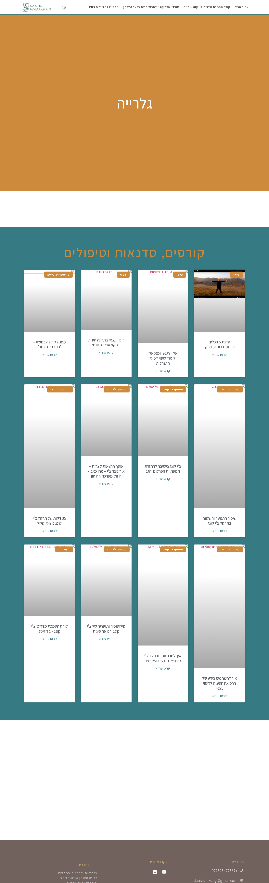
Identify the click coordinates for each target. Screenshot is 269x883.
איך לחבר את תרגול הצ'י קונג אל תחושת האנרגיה (162, 658)
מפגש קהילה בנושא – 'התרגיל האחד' (49, 344)
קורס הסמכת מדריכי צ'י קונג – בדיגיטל (49, 628)
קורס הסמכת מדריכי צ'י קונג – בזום (207, 7)
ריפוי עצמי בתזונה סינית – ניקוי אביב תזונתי (106, 342)
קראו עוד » (219, 354)
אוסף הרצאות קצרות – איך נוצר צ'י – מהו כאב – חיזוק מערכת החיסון (106, 471)
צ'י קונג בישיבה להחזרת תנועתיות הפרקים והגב (163, 469)
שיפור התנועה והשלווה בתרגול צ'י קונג (220, 521)
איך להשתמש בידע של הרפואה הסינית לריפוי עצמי (219, 683)
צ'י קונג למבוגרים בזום (104, 7)
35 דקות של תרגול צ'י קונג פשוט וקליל (49, 521)
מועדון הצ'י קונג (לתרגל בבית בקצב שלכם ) (151, 7)
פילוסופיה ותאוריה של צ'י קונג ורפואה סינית (106, 628)
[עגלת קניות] (64, 8)
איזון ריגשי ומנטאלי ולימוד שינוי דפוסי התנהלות (162, 358)
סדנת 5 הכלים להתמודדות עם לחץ (219, 344)
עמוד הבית (241, 7)
